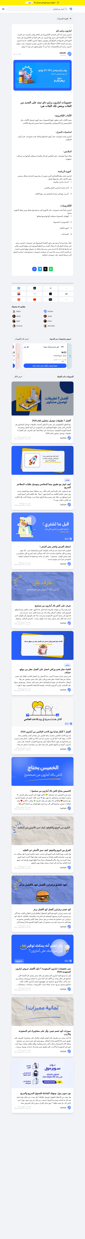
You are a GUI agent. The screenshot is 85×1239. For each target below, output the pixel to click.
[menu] (3, 9)
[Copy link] (34, 269)
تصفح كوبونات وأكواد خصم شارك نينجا (45, 366)
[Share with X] (45, 269)
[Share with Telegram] (40, 269)
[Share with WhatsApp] (51, 269)
